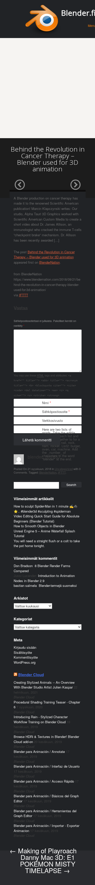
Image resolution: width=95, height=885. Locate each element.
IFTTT (23, 295)
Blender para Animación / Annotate (39, 751)
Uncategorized (64, 469)
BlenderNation (49, 262)
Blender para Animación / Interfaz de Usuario (47, 766)
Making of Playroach (43, 850)
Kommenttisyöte (26, 657)
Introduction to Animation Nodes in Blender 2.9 (44, 578)
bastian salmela (25, 585)
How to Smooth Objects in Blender (39, 525)
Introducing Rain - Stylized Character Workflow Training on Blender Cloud (41, 719)
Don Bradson (23, 565)
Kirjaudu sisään (25, 647)
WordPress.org (24, 662)
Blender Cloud (31, 674)
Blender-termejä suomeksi (58, 585)
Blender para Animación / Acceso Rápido (44, 781)
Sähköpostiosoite (56, 411)
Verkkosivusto (52, 420)
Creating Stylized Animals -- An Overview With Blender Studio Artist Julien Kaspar (44, 685)
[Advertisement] (47, 88)
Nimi (46, 402)
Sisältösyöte (23, 652)
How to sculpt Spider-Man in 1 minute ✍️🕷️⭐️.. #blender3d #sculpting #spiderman (46, 509)
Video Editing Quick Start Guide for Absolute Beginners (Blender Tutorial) (46, 518)
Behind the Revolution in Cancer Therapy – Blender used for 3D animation (44, 254)
